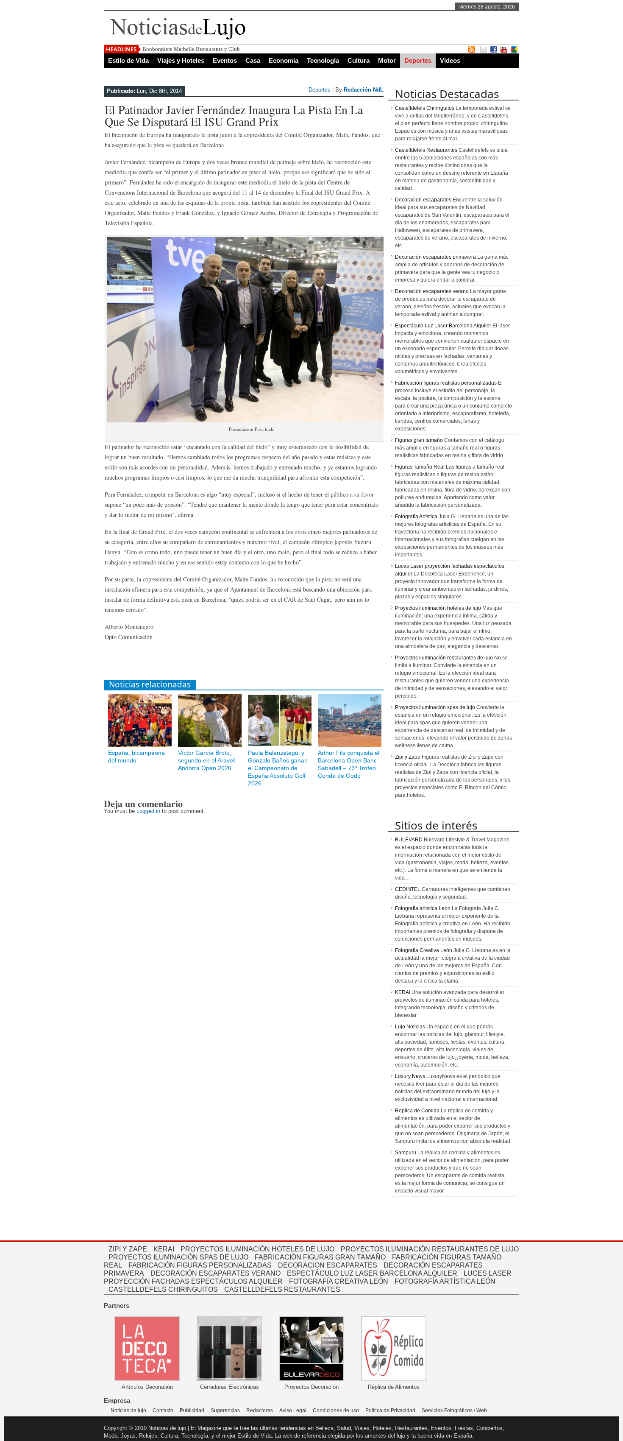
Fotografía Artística (416, 516)
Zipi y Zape (407, 757)
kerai (163, 1249)
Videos (450, 60)
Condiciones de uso (336, 1410)
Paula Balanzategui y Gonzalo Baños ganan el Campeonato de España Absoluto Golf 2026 (278, 768)
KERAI (402, 992)
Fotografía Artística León (445, 1281)
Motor (387, 60)
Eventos (225, 60)
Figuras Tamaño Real (420, 467)
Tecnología (323, 60)
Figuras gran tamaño (419, 440)
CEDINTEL (407, 889)
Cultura (359, 60)
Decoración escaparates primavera (435, 257)
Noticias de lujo (128, 1410)
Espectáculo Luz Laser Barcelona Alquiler (443, 326)
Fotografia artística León (423, 908)
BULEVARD (409, 840)
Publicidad (192, 1410)
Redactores (259, 1410)
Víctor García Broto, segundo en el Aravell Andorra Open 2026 (207, 760)
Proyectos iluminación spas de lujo (435, 707)
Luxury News (410, 1076)
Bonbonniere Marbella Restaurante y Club (191, 49)
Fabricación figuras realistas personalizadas (446, 383)
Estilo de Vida (128, 60)
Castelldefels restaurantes (282, 1289)
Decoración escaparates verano (432, 291)
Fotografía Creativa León (423, 950)
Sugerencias (225, 1410)
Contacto (163, 1410)
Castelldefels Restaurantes (426, 150)
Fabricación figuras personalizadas (200, 1265)
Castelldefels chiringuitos (163, 1289)
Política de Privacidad (390, 1410)
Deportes (417, 60)
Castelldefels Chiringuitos (424, 108)
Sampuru (405, 1153)
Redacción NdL (364, 90)
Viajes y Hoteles (180, 60)
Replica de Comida (417, 1111)
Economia (283, 60)
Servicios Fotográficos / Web (454, 1410)
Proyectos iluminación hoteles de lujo (438, 608)
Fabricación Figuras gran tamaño (320, 1257)
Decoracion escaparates (423, 200)
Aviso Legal (292, 1410)
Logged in (148, 811)
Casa (252, 60)
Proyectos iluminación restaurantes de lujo (444, 658)
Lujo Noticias (410, 1027)
